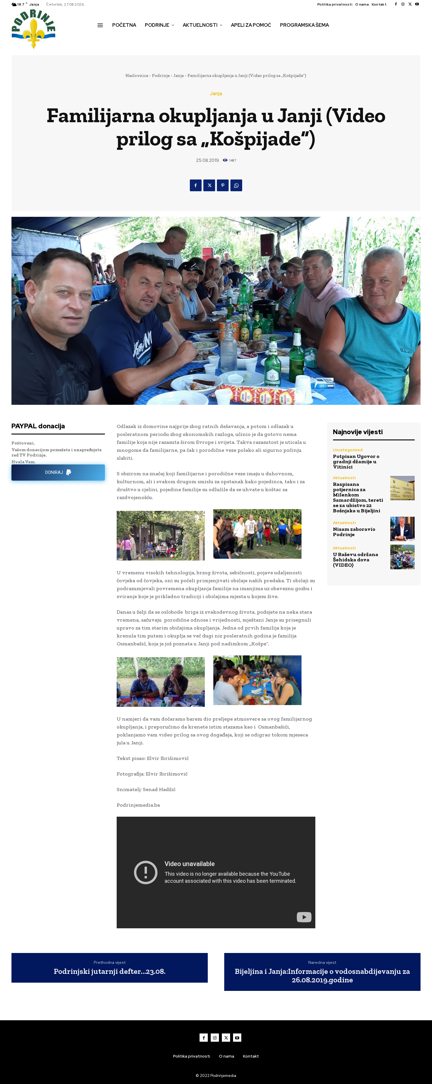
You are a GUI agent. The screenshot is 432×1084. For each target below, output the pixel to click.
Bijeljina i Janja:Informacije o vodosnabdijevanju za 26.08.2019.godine (322, 975)
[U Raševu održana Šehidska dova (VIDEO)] (402, 557)
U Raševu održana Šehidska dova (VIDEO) (355, 559)
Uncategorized (348, 450)
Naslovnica (136, 75)
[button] (104, 37)
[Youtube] (417, 4)
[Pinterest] (223, 185)
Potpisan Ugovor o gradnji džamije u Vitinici (356, 461)
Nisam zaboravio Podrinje (354, 532)
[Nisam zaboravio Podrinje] (402, 529)
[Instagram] (402, 4)
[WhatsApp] (236, 185)
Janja (178, 75)
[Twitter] (409, 4)
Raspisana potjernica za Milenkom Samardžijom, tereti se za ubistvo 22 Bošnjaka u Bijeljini (358, 497)
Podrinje (161, 75)
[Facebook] (395, 4)
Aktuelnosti (344, 478)
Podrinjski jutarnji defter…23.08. (109, 971)
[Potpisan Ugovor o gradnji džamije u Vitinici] (402, 458)
